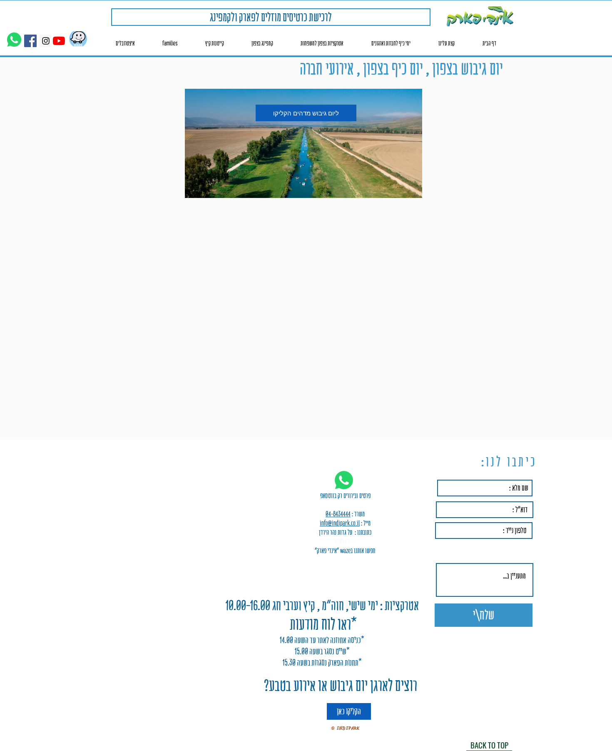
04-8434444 (338, 513)
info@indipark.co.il (340, 523)
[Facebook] (30, 41)
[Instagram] (46, 41)
